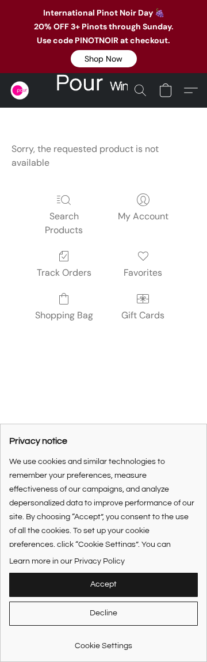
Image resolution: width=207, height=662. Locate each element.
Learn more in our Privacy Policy (67, 561)
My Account (143, 216)
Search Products (64, 223)
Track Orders (64, 273)
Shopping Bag (64, 315)
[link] (103, 641)
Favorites (143, 273)
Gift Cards (142, 315)
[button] (104, 58)
